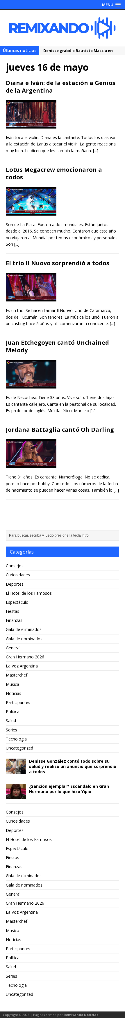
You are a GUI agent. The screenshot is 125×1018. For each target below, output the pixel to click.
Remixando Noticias (81, 1014)
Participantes (18, 702)
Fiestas (12, 611)
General (13, 648)
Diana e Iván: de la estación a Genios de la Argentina (60, 86)
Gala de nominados (24, 638)
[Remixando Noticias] (62, 28)
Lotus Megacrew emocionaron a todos (54, 173)
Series (11, 730)
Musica (12, 684)
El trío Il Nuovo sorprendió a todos (57, 263)
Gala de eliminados (24, 629)
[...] (95, 150)
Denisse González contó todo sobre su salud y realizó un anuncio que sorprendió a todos (72, 766)
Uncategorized (19, 748)
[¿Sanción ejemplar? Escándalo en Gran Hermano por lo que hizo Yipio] (16, 795)
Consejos (15, 565)
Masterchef (16, 675)
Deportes (15, 584)
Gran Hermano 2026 (25, 657)
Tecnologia (16, 739)
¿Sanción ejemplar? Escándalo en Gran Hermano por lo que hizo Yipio (69, 788)
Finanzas (14, 620)
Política (12, 711)
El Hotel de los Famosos (29, 593)
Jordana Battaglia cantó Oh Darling (60, 429)
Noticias (13, 693)
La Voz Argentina (22, 666)
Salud (11, 720)
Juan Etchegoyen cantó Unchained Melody (57, 346)
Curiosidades (18, 574)
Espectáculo (17, 602)
